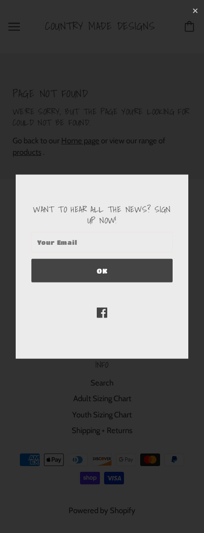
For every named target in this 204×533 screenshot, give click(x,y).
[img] (102, 312)
